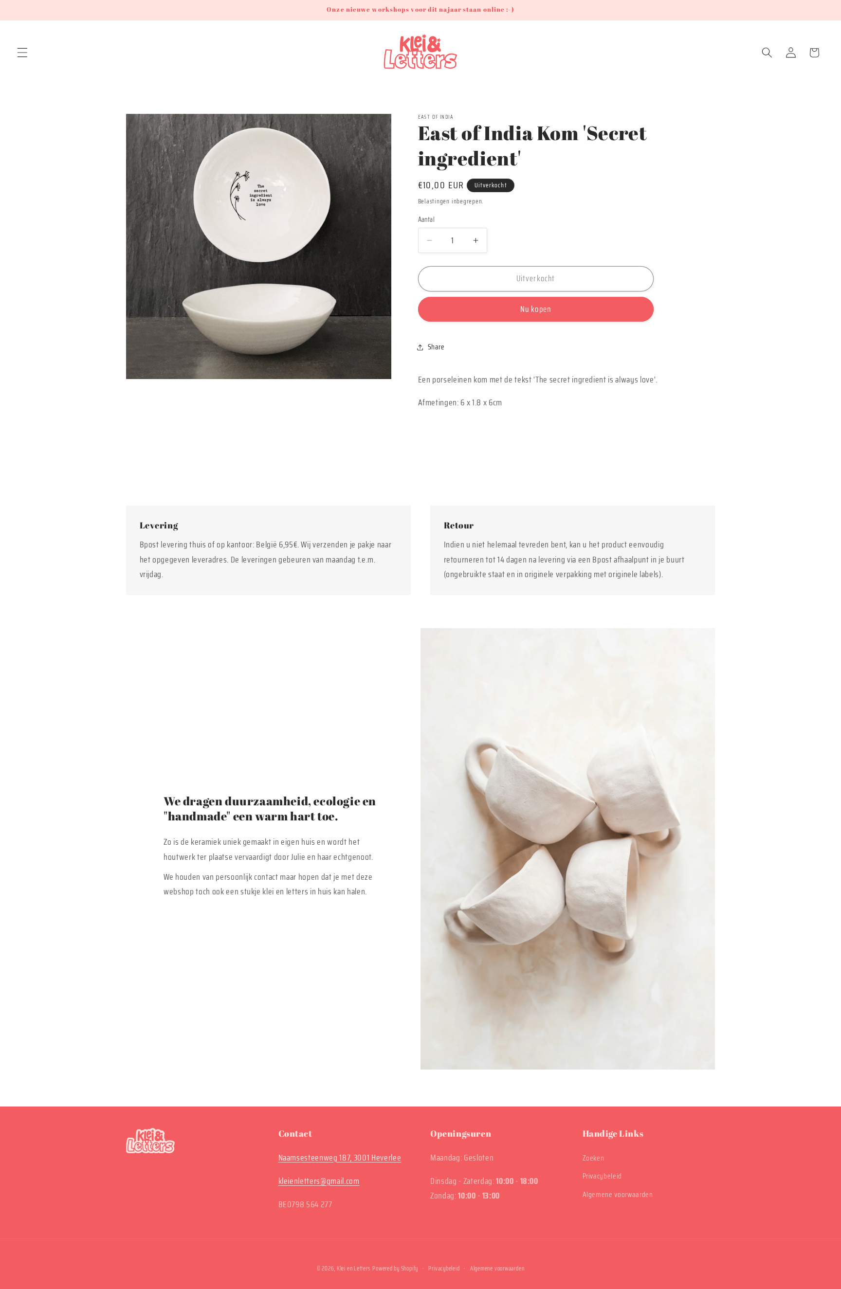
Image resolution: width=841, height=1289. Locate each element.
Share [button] (436, 347)
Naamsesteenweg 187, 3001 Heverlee (340, 1157)
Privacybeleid (602, 1176)
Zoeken (593, 1158)
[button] (22, 52)
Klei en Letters (354, 1268)
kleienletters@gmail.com (319, 1181)
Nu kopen (535, 309)
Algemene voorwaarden (618, 1194)
